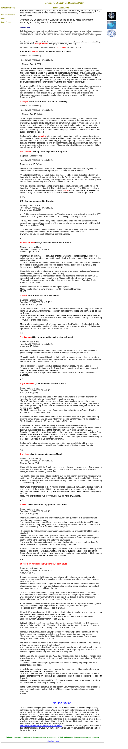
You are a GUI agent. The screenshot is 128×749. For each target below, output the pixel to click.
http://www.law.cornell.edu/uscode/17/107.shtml (41, 726)
